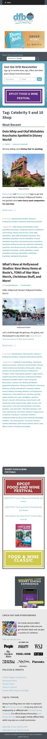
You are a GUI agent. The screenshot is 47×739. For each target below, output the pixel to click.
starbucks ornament (10, 414)
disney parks (28, 354)
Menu (9, 2)
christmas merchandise (27, 365)
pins (20, 397)
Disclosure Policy (9, 680)
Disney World (15, 371)
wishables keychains (19, 256)
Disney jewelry (23, 194)
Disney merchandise (16, 368)
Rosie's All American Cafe (19, 400)
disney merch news (21, 232)
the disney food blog (23, 13)
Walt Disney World (34, 221)
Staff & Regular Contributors (14, 677)
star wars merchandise (22, 406)
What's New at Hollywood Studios (16, 426)
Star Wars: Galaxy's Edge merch (30, 412)
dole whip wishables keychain (24, 235)
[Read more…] (8, 210)
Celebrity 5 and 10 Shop (22, 362)
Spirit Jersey (32, 403)
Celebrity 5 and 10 (26, 229)
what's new (38, 423)
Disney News (17, 354)
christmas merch (9, 365)
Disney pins (30, 368)
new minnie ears (19, 394)
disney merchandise (20, 218)
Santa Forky (21, 403)
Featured (22, 221)
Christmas (37, 362)
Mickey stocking (15, 391)
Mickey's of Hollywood (32, 391)
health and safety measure (13, 377)
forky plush (20, 374)
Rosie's (5, 400)
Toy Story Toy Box (32, 420)
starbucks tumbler (28, 414)
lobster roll (17, 382)
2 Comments (26, 285)
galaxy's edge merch (34, 374)
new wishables (32, 247)
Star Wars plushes (29, 409)
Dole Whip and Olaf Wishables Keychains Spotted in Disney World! (23, 135)
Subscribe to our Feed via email (15, 730)
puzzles (35, 397)
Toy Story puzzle (17, 420)
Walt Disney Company (15, 707)
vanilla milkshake (9, 423)
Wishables (23, 253)
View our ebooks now (11, 639)
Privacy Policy (8, 684)
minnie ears (7, 394)
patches (30, 394)
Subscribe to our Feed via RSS (14, 726)
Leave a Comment (20, 144)
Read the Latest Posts (12, 55)
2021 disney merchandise (23, 227)
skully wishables (26, 250)
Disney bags (7, 194)
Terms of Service (9, 687)
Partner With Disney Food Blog (15, 690)
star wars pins (15, 409)
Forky (12, 374)
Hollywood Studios (33, 377)
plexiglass (26, 397)
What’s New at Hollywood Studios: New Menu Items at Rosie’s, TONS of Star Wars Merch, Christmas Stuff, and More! (21, 272)
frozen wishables (26, 238)
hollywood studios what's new (15, 379)
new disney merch (18, 247)
